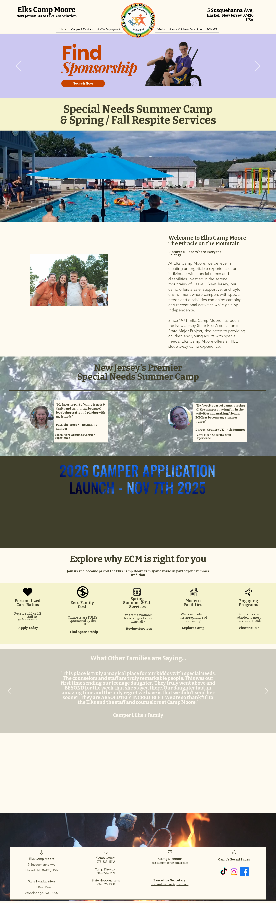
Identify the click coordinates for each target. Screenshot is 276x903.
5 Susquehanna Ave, (230, 10)
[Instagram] (234, 871)
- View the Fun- (248, 628)
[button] (82, 29)
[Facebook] (244, 871)
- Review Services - (138, 630)
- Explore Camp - (193, 628)
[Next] (257, 66)
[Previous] (19, 66)
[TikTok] (223, 871)
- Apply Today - (28, 628)
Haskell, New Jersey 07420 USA (230, 17)
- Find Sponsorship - (83, 633)
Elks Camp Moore (46, 9)
